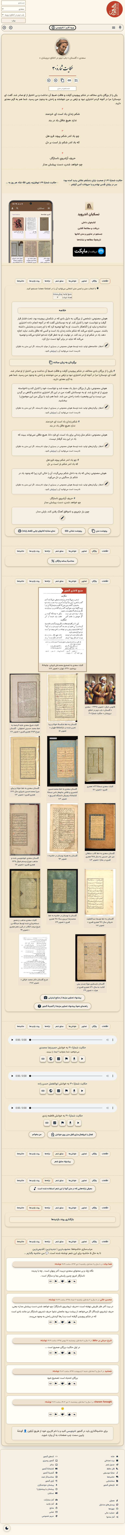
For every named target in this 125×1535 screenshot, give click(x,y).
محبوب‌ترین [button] (64, 1249)
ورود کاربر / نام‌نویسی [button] (64, 27)
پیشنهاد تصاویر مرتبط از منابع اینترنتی (64, 997)
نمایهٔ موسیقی (109, 1473)
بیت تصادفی (109, 1460)
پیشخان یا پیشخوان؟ (45, 1489)
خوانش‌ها (72, 281)
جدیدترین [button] (51, 1249)
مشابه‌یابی (110, 1481)
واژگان (94, 281)
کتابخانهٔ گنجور (48, 1468)
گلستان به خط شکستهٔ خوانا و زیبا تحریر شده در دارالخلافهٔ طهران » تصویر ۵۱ (63, 728)
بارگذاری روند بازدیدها (62, 1220)
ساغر (52, 1464)
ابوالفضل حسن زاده (48, 1084)
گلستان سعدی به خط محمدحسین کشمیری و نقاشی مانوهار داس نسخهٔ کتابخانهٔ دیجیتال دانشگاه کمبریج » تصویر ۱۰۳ (62, 794)
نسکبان (51, 1493)
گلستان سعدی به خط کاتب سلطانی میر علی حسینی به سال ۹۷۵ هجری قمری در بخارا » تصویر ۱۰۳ (100, 857)
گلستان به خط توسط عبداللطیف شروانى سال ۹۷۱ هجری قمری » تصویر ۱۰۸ (100, 922)
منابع (52, 1508)
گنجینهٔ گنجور (48, 1473)
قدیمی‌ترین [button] (38, 1249)
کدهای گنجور (48, 1456)
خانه (113, 1456)
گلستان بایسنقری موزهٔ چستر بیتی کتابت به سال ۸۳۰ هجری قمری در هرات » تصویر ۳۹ (91, 987)
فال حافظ (111, 1468)
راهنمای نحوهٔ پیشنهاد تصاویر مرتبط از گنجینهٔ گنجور (65, 1006)
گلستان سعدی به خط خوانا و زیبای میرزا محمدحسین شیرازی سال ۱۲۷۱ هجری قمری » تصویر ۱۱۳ (24, 791)
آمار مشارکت (49, 1500)
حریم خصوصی (48, 1516)
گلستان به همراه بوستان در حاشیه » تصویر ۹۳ (62, 857)
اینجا (56, 1052)
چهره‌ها (112, 1509)
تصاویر (84, 281)
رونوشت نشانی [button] (75, 531)
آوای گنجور (49, 1481)
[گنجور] (114, 9)
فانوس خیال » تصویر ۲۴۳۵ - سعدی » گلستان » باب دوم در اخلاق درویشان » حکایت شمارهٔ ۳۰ (100, 710)
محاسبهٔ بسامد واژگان (64, 561)
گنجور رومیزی (48, 1460)
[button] (120, 27)
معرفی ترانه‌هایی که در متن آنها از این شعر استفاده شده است (65, 1188)
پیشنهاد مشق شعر (62, 1161)
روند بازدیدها (34, 281)
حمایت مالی (110, 1513)
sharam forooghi (103, 1402)
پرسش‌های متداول (107, 1504)
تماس (51, 1512)
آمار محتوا (110, 1517)
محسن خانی (106, 1300)
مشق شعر (59, 281)
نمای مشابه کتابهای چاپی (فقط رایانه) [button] (38, 531)
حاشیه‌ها (20, 281)
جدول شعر (110, 1464)
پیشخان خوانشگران (46, 1485)
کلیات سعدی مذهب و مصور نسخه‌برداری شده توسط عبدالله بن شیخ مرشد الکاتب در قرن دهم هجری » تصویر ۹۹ (25, 925)
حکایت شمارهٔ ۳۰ (62, 68)
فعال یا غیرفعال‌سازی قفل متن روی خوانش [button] (74, 1134)
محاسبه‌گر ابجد (47, 1477)
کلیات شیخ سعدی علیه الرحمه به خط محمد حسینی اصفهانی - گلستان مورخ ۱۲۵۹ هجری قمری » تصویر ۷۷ (25, 728)
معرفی (112, 1500)
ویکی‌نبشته (57, 294)
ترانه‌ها (47, 281)
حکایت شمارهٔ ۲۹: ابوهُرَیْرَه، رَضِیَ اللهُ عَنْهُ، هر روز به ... (31, 183)
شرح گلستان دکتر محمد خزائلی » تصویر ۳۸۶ (34, 981)
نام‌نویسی (71, 1431)
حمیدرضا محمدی (48, 1048)
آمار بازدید (50, 1504)
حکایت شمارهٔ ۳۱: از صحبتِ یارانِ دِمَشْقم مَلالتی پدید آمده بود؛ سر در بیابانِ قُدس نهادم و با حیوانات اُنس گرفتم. (92, 183)
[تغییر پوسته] (6, 1528)
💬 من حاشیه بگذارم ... (36, 1253)
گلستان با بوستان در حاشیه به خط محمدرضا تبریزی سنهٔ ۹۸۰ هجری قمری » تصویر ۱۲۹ (62, 919)
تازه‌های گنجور (109, 1485)
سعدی (82, 58)
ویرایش (53, 351)
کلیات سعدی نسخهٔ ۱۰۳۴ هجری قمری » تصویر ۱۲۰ (100, 788)
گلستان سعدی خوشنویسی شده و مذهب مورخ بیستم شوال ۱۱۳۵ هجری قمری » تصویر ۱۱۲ (25, 861)
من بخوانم (36, 1134)
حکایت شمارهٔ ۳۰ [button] (77, 1048)
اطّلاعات (105, 281)
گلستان (73, 58)
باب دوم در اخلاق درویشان (54, 58)
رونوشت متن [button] (101, 531)
